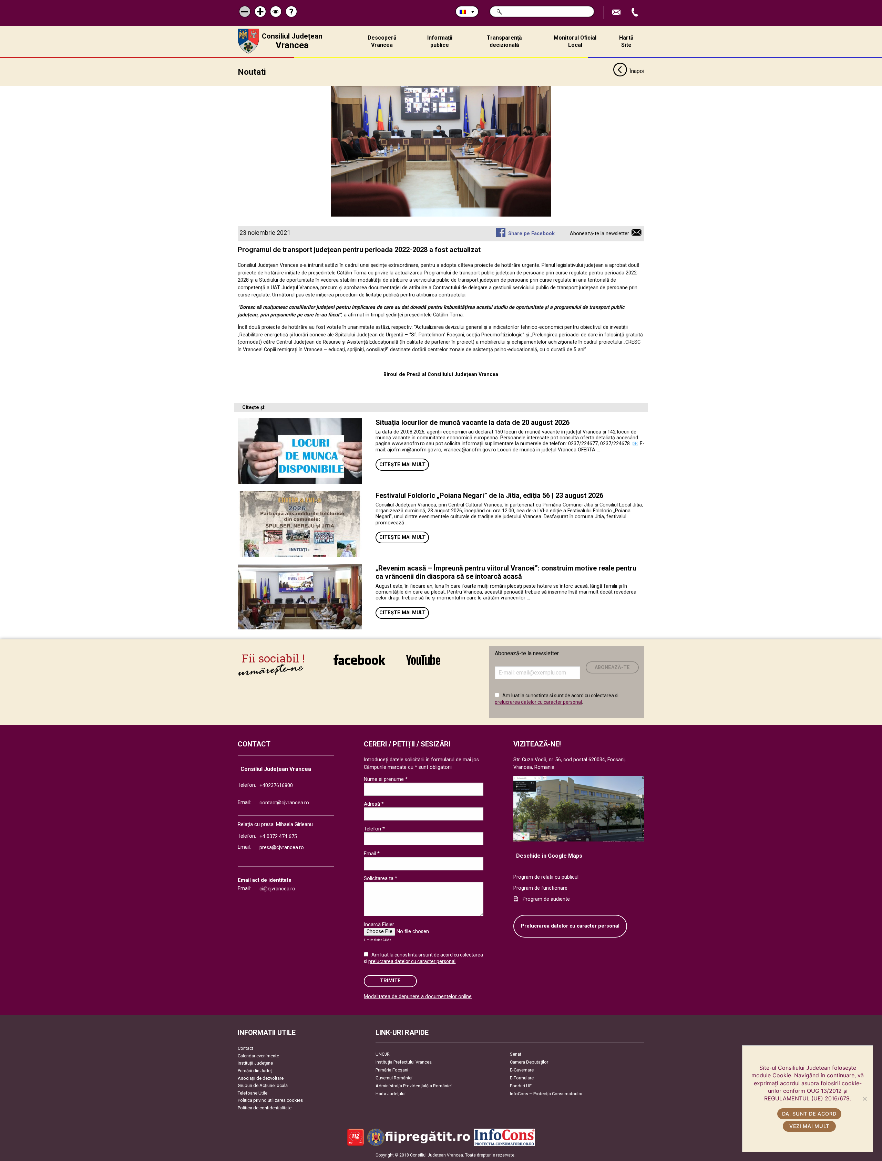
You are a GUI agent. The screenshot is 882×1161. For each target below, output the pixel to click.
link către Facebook (359, 664)
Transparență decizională (504, 41)
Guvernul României (394, 1077)
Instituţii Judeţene (255, 1063)
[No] (864, 1098)
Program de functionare (540, 888)
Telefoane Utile (252, 1093)
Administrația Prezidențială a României (414, 1085)
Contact (245, 1048)
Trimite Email (617, 12)
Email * (372, 853)
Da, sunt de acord (809, 1114)
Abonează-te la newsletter (599, 234)
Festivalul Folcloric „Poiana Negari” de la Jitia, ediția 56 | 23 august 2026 (489, 495)
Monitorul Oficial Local (575, 41)
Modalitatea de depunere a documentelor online (418, 997)
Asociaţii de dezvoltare (261, 1078)
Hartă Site (626, 41)
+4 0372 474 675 (278, 836)
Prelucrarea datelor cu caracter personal (570, 926)
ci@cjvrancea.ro (277, 889)
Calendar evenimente (258, 1055)
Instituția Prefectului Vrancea (404, 1062)
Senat (515, 1054)
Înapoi (636, 71)
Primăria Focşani (392, 1070)
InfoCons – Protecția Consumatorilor (546, 1093)
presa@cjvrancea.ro (281, 847)
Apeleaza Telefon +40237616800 (635, 12)
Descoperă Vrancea (382, 41)
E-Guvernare (522, 1070)
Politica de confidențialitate (264, 1107)
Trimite (390, 981)
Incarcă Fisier (379, 924)
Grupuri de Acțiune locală (263, 1085)
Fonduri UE (521, 1085)
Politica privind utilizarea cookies (270, 1100)
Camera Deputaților (529, 1062)
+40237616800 (276, 785)
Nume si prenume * (386, 779)
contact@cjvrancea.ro (284, 803)
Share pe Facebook (531, 234)
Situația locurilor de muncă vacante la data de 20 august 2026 (473, 422)
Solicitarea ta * (380, 878)
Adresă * (374, 804)
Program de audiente (546, 899)
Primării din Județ (255, 1070)
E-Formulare (522, 1077)
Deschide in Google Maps (549, 856)
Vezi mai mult (809, 1126)
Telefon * (374, 829)
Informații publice (439, 41)
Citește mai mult (402, 465)
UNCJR (383, 1054)
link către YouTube (423, 664)
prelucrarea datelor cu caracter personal (538, 702)
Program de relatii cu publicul (545, 877)
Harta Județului (391, 1093)
